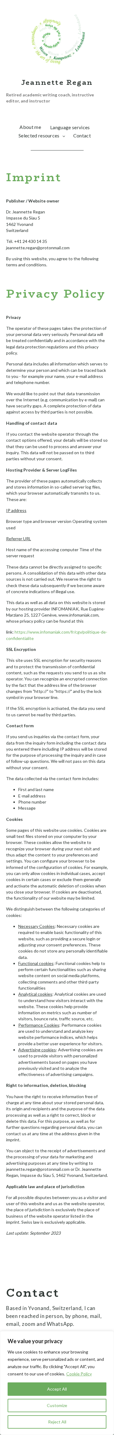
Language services (70, 127)
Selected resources (39, 135)
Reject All (57, 1421)
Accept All (57, 1389)
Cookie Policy (79, 1373)
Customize (57, 1405)
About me (30, 127)
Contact (82, 135)
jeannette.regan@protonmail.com (38, 247)
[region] (57, 1383)
